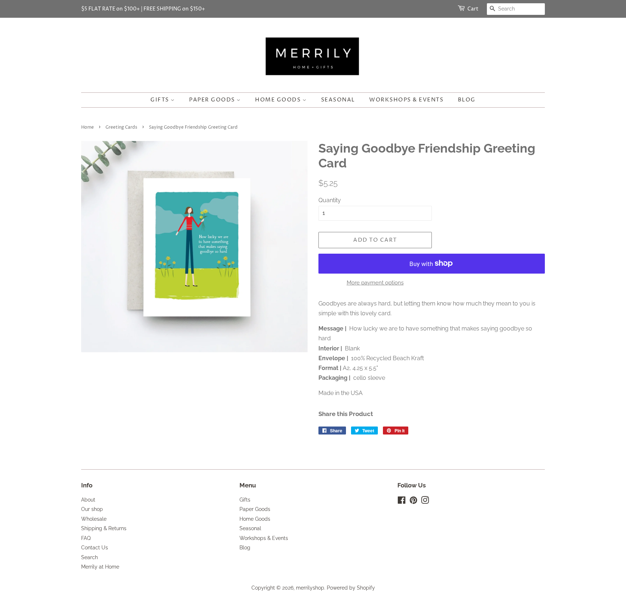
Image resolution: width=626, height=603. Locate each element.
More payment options (375, 282)
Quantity (329, 200)
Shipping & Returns (103, 528)
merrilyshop (310, 588)
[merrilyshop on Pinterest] (413, 501)
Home (87, 127)
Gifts (160, 100)
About (88, 500)
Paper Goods (213, 100)
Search (89, 557)
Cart (473, 8)
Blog (467, 100)
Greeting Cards (121, 127)
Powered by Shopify (351, 588)
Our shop (92, 509)
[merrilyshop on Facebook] (401, 501)
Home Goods (278, 100)
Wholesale (94, 519)
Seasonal (338, 100)
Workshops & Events (406, 100)
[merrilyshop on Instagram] (425, 501)
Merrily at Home (100, 567)
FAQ (86, 538)
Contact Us (94, 547)
